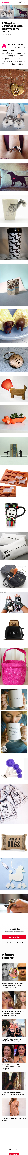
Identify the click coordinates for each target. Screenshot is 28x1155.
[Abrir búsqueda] (20, 2)
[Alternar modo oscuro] (24, 2)
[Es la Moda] (5, 2)
